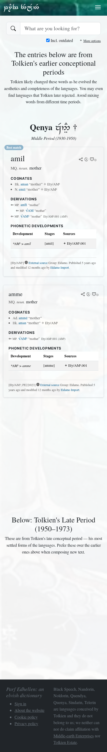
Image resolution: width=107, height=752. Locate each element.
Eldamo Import (59, 267)
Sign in (20, 703)
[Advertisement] (53, 455)
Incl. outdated (61, 40)
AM (30, 210)
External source (38, 263)
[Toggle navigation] (98, 7)
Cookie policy (26, 717)
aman (24, 184)
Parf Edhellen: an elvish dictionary (21, 7)
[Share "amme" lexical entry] (83, 294)
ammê (23, 318)
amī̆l (24, 204)
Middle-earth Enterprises (74, 735)
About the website (29, 710)
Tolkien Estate (65, 742)
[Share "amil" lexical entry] (81, 160)
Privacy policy (26, 723)
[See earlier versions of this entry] (86, 160)
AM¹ (25, 216)
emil (22, 189)
